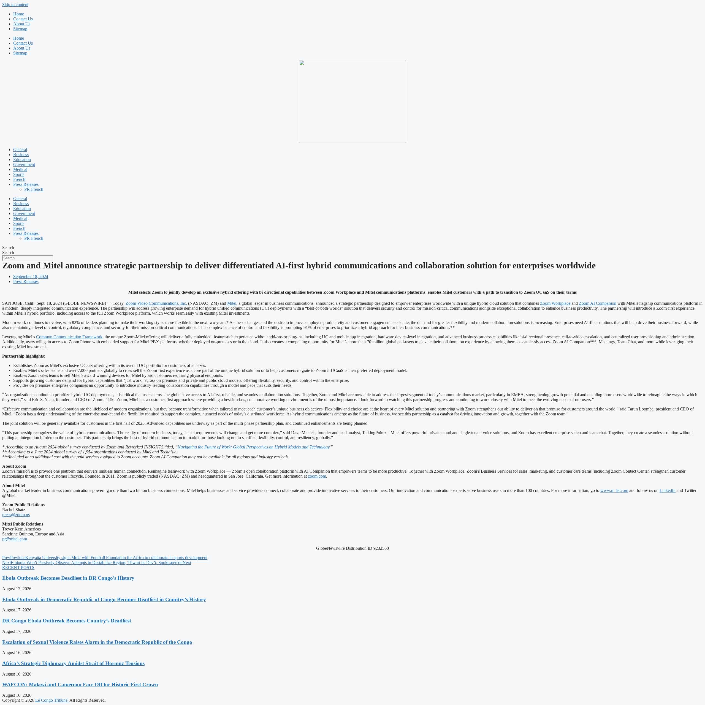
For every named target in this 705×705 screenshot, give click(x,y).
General (20, 149)
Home (18, 14)
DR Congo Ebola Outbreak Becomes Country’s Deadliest (66, 621)
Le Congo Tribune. (52, 700)
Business (21, 154)
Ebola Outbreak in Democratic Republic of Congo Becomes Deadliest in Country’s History (104, 599)
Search (8, 247)
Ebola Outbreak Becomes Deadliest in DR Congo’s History (68, 578)
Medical (20, 169)
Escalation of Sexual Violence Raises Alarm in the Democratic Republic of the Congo (97, 642)
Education (22, 159)
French (19, 179)
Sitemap (20, 28)
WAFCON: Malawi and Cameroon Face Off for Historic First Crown (80, 684)
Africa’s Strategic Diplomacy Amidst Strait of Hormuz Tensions (73, 663)
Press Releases (26, 184)
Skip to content (15, 4)
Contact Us (23, 19)
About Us (21, 23)
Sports (18, 174)
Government (24, 164)
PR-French (33, 189)
